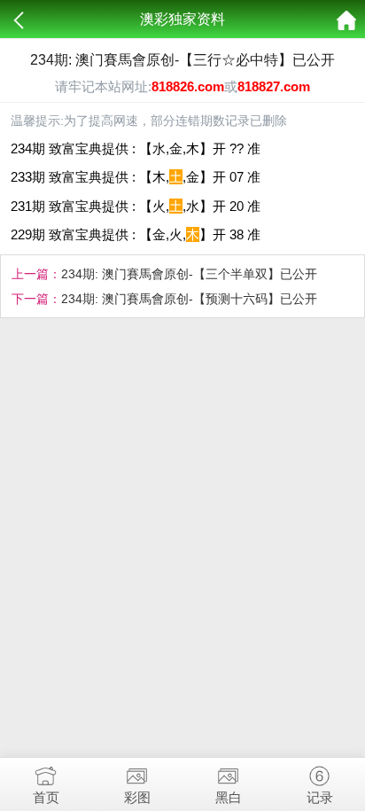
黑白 (228, 797)
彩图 (137, 797)
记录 (320, 797)
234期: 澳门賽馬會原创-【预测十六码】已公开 (189, 299)
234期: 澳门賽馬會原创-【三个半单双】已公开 (189, 274)
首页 (46, 797)
